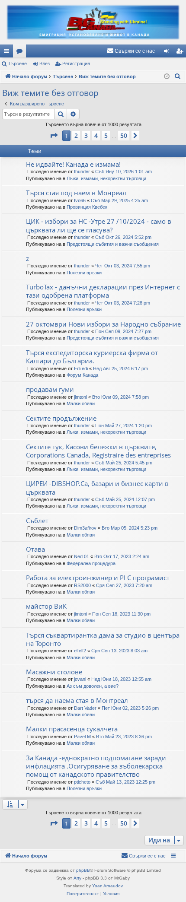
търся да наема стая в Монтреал (77, 700)
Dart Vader (85, 708)
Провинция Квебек (87, 207)
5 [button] (106, 135)
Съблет (37, 520)
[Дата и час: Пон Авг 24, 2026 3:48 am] (167, 77)
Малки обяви (81, 403)
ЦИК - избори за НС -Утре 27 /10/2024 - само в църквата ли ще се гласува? (98, 225)
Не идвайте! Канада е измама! (73, 164)
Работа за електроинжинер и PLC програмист (98, 577)
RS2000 (82, 585)
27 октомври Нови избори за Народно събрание (103, 324)
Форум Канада (82, 375)
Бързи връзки (8, 52)
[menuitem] (131, 50)
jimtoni (80, 397)
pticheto (82, 781)
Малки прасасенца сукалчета (72, 728)
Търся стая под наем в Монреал (76, 192)
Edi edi (81, 368)
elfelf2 (80, 650)
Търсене (17, 63)
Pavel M (82, 736)
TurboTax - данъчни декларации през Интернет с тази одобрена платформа (103, 291)
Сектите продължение (61, 418)
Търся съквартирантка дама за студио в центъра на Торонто (103, 639)
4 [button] (96, 135)
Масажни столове (54, 671)
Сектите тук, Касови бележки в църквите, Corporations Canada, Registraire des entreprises (98, 450)
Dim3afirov (85, 527)
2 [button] (76, 135)
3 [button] (86, 135)
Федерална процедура (91, 563)
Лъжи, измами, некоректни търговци (106, 178)
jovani (80, 679)
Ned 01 (81, 556)
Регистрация (76, 63)
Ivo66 (80, 200)
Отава (35, 549)
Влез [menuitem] (168, 52)
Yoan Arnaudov (107, 885)
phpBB (83, 870)
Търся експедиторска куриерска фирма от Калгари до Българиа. (92, 356)
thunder (82, 171)
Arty (77, 878)
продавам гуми (50, 389)
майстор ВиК (46, 606)
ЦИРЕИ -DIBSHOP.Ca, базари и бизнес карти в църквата (97, 487)
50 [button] (123, 135)
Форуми (21, 52)
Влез (44, 63)
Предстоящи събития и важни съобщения (113, 244)
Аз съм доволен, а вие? (93, 686)
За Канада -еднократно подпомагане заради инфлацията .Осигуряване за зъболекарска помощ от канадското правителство (96, 766)
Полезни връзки (84, 272)
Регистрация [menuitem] (181, 52)
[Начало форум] (93, 22)
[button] (53, 135)
